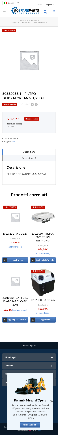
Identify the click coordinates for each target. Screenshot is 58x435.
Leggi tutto (17, 260)
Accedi (40, 4)
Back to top (28, 345)
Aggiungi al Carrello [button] (45, 260)
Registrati (50, 4)
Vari (13, 142)
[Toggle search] (45, 12)
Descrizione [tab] (29, 152)
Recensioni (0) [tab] (29, 158)
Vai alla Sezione (30, 425)
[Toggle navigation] (4, 12)
